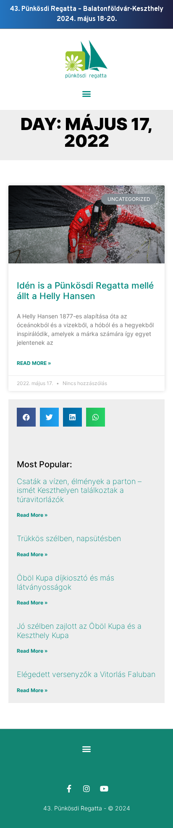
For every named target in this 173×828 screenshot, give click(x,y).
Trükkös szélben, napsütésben (69, 538)
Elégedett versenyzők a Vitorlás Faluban (86, 674)
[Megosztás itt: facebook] (26, 417)
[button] (87, 94)
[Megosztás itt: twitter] (49, 417)
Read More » (34, 363)
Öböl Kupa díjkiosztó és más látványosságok (65, 582)
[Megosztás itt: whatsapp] (95, 417)
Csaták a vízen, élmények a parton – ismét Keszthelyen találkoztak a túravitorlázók (79, 490)
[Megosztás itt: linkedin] (72, 417)
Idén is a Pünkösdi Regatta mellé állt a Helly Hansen (85, 290)
